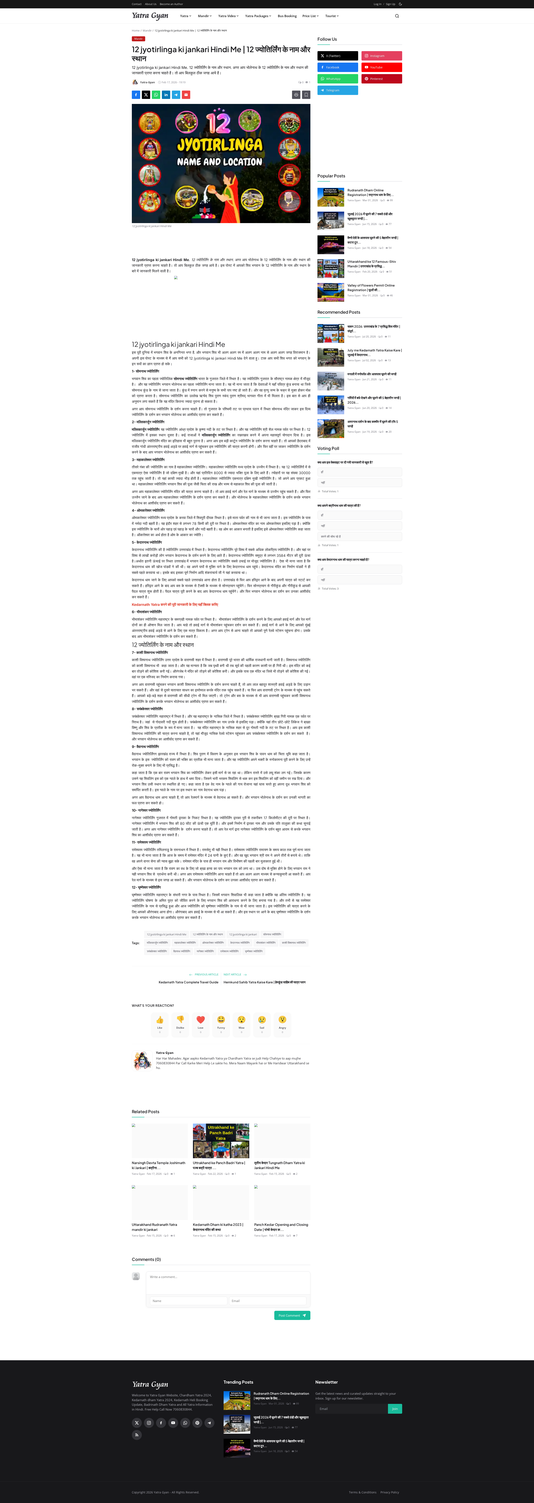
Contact (137, 4)
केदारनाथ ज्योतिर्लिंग (240, 943)
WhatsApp (333, 79)
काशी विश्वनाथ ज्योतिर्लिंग (294, 943)
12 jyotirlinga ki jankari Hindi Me (166, 934)
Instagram (377, 56)
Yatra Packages (256, 16)
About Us (150, 4)
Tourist (330, 16)
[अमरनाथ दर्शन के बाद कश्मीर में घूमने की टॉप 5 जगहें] (330, 428)
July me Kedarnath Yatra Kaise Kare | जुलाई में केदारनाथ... (375, 352)
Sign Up (390, 4)
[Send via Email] (186, 95)
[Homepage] (150, 16)
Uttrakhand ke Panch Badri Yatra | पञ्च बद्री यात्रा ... (219, 1165)
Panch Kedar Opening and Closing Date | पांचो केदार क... (281, 1227)
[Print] (296, 95)
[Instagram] (149, 1423)
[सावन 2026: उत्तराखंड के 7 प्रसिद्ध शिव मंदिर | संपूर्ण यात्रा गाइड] (330, 333)
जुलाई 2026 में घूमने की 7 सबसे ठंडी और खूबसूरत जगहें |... (370, 216)
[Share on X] (146, 95)
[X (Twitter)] (137, 1423)
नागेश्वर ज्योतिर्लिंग (205, 951)
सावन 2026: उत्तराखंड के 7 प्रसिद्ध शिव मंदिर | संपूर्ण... (374, 328)
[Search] (397, 16)
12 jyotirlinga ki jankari (243, 934)
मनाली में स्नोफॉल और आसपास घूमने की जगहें (372, 374)
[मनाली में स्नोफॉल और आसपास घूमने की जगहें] (330, 381)
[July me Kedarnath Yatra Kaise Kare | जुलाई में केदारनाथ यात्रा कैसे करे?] (330, 357)
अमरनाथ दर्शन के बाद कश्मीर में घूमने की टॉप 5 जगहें (373, 423)
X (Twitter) (333, 56)
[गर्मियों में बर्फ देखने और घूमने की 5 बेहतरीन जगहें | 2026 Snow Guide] (330, 404)
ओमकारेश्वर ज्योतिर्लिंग (213, 943)
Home (136, 30)
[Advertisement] (221, 242)
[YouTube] (173, 1423)
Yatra (184, 16)
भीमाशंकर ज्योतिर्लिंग (266, 943)
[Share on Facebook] (136, 95)
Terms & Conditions (363, 1492)
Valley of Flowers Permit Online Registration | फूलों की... (371, 287)
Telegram (332, 90)
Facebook (332, 67)
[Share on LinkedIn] (166, 95)
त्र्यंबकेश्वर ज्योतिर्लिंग (157, 951)
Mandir (203, 16)
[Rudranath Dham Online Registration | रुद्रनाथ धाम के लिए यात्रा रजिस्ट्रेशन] (330, 197)
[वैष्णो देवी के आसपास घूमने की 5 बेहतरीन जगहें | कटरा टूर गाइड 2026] (330, 244)
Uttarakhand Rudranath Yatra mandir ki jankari (154, 1227)
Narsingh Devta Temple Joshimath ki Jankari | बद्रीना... (158, 1165)
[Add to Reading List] (306, 95)
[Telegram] (209, 1423)
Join (395, 1409)
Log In (378, 4)
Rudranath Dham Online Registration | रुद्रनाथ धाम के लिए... (371, 192)
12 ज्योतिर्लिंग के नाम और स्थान (208, 934)
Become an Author (171, 4)
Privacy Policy (389, 1492)
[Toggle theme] (400, 4)
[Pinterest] (197, 1423)
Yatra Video (227, 16)
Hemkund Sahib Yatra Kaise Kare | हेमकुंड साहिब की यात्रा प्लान (265, 982)
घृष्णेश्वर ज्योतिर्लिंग (254, 951)
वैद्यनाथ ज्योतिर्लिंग (181, 951)
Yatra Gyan (165, 1053)
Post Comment (289, 1315)
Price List (309, 16)
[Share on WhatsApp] (156, 95)
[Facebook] (161, 1423)
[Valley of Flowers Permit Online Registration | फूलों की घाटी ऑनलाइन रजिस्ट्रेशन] (330, 292)
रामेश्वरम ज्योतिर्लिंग (229, 951)
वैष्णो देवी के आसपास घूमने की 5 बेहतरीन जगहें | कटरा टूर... (373, 240)
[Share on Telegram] (176, 95)
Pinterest (376, 79)
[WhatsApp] (185, 1423)
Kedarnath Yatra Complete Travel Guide (188, 982)
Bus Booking (287, 16)
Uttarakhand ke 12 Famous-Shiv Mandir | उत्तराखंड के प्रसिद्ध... (372, 263)
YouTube (376, 67)
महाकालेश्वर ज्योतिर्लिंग (185, 943)
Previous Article (206, 974)
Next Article (233, 974)
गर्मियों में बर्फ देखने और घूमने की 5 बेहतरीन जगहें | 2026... (374, 400)
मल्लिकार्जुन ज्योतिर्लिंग (157, 943)
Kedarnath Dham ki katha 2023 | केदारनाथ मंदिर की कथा (218, 1227)
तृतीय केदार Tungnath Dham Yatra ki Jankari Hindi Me (279, 1165)
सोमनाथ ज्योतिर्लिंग (272, 934)
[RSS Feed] (137, 1435)
